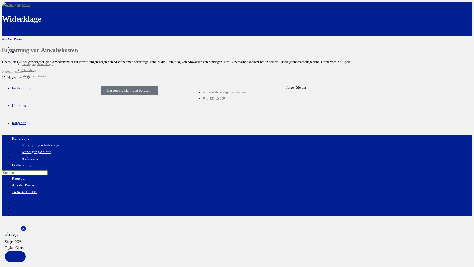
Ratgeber (19, 178)
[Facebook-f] (292, 100)
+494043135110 (24, 192)
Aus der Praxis (23, 185)
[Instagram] (305, 100)
